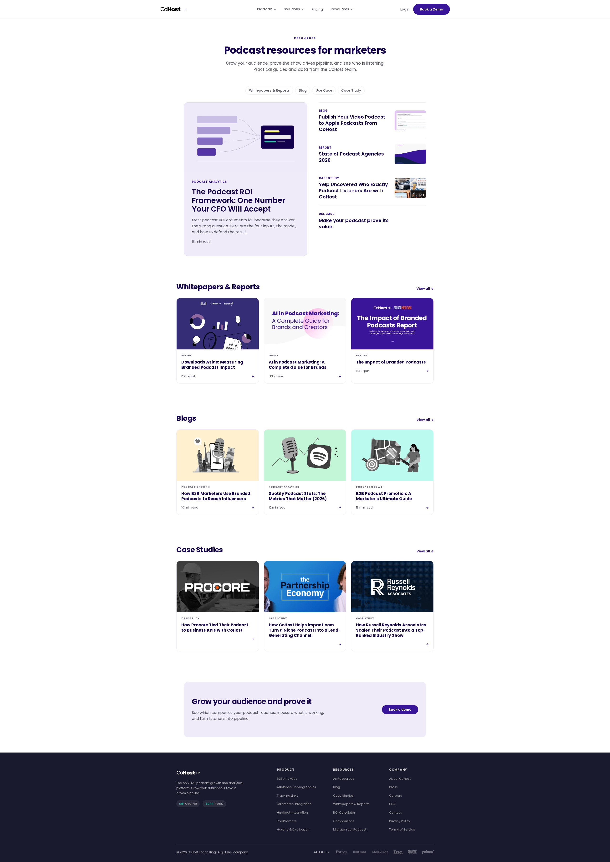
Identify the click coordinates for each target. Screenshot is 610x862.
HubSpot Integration (292, 812)
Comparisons (343, 821)
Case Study (351, 90)
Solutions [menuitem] (292, 9)
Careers (395, 795)
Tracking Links (287, 795)
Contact (395, 812)
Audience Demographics (296, 787)
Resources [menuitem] (340, 9)
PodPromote (287, 821)
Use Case (324, 90)
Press (393, 787)
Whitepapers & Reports (269, 90)
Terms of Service (402, 829)
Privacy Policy (399, 821)
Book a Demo (431, 9)
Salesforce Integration (294, 804)
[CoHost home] (174, 9)
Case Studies (343, 795)
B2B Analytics (287, 778)
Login (404, 9)
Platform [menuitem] (265, 9)
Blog (303, 90)
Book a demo (400, 709)
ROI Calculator (344, 812)
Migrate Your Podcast (349, 829)
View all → (425, 288)
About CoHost (400, 778)
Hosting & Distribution (293, 829)
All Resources (343, 778)
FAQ (392, 804)
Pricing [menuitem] (317, 9)
